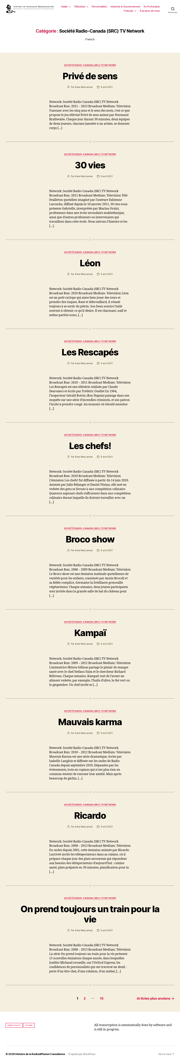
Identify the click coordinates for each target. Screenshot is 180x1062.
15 (101, 998)
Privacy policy (14, 1025)
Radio (64, 6)
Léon (90, 263)
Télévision (79, 6)
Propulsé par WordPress (81, 1054)
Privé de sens (90, 76)
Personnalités (99, 6)
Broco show (90, 539)
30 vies (90, 165)
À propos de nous (150, 10)
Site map (29, 1025)
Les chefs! (90, 445)
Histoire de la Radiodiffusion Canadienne (40, 1054)
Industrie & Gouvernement (125, 6)
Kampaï (90, 632)
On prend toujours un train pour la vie (90, 914)
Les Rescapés (90, 352)
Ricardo (90, 815)
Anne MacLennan (84, 87)
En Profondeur (152, 6)
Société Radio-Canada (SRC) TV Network (90, 65)
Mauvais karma (90, 721)
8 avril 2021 (107, 87)
